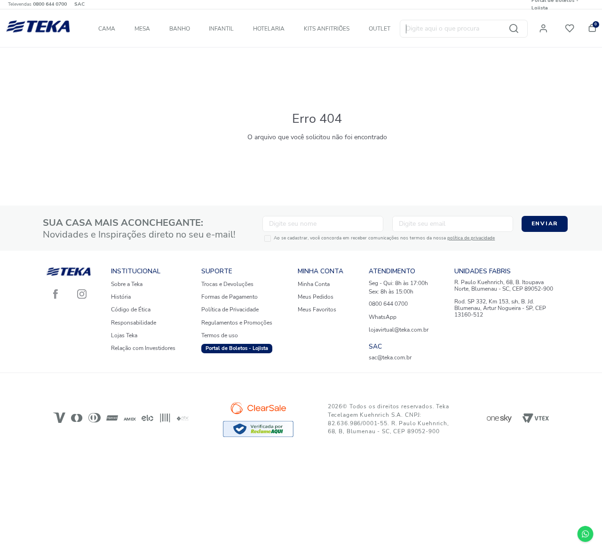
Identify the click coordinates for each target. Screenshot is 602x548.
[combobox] (464, 28)
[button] (546, 27)
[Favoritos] (571, 27)
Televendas (37, 4)
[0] (591, 27)
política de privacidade (471, 238)
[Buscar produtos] (514, 28)
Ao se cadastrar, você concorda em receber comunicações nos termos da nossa (384, 238)
